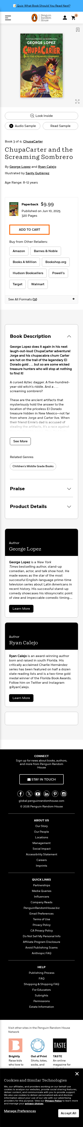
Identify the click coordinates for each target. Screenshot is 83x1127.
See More (20, 441)
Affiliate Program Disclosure (41, 942)
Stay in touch (43, 779)
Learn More (22, 609)
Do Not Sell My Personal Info (41, 936)
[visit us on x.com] (29, 794)
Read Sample (60, 126)
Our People (41, 832)
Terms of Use (41, 919)
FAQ (42, 978)
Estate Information (41, 1007)
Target (17, 284)
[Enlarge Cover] (77, 101)
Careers (41, 860)
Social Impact (42, 849)
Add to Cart (29, 229)
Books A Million (24, 262)
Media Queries (41, 891)
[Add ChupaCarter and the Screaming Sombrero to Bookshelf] (78, 29)
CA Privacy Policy (41, 931)
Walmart (37, 284)
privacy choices (34, 1103)
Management (41, 843)
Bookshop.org (55, 262)
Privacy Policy (42, 925)
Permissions (41, 1001)
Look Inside (44, 116)
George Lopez (20, 167)
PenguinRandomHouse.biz (42, 908)
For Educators (41, 990)
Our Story (41, 826)
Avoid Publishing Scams (41, 948)
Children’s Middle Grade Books (33, 466)
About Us (41, 820)
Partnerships (41, 885)
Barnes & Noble (46, 251)
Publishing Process (41, 973)
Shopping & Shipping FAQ (41, 984)
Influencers (41, 897)
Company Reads (41, 902)
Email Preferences (41, 914)
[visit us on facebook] (20, 794)
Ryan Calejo (47, 167)
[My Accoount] (65, 17)
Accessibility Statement (41, 854)
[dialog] (41, 1098)
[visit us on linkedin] (46, 794)
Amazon (19, 251)
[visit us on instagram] (64, 794)
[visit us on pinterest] (55, 794)
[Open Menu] (8, 18)
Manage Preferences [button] (20, 1111)
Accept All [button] (68, 1113)
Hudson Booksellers (28, 273)
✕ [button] (77, 1074)
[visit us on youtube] (38, 794)
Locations (41, 837)
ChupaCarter (33, 141)
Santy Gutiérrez (37, 173)
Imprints (41, 866)
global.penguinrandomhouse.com (41, 801)
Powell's (58, 273)
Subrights (41, 995)
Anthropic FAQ (41, 953)
